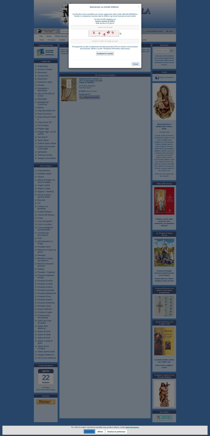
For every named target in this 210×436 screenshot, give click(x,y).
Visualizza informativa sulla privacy (116, 49)
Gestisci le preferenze (116, 431)
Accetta (89, 431)
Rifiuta (100, 431)
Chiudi (135, 64)
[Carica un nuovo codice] (120, 34)
